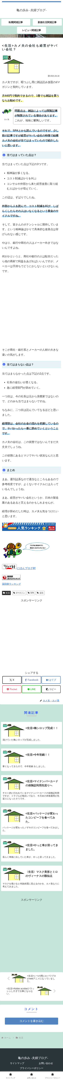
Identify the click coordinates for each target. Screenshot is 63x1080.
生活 (8, 593)
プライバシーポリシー (31, 1068)
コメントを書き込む (31, 1020)
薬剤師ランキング (11, 584)
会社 (41, 593)
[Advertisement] (31, 310)
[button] (51, 689)
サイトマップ (17, 1063)
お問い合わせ (46, 1063)
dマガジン (20, 593)
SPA (32, 593)
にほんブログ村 (26, 568)
